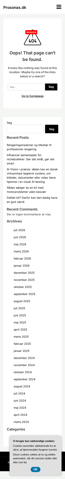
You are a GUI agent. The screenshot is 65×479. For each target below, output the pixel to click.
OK (35, 469)
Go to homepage (33, 96)
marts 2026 (21, 251)
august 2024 (22, 386)
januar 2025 (21, 351)
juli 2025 (19, 308)
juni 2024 (20, 400)
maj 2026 (20, 244)
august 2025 (22, 301)
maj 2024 (20, 407)
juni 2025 (20, 315)
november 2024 (24, 365)
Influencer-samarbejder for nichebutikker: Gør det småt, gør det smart (30, 159)
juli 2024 (19, 393)
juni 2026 (20, 237)
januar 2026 (21, 265)
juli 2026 (19, 230)
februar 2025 (22, 343)
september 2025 (24, 294)
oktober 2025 (23, 287)
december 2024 (24, 358)
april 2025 (20, 329)
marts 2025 (21, 336)
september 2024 (24, 379)
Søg (9, 122)
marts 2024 (21, 422)
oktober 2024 (23, 372)
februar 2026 (22, 258)
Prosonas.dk (14, 7)
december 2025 (24, 272)
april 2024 (20, 414)
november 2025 (24, 280)
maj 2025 (20, 322)
